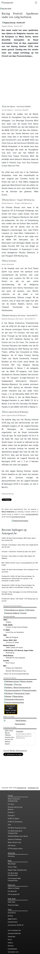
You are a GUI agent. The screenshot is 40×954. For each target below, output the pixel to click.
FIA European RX (13, 894)
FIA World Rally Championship (13, 874)
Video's (10, 943)
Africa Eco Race (13, 905)
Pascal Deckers (20, 724)
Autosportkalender (14, 933)
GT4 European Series (15, 848)
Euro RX (6, 661)
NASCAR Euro (8, 655)
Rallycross (11, 885)
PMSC (8, 630)
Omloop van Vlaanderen (14, 668)
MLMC (10, 625)
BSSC (11, 640)
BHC (15, 640)
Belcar (5, 640)
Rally (10, 861)
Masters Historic (9, 645)
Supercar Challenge (14, 839)
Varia (9, 910)
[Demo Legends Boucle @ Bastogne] (15, 412)
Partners (11, 946)
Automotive (12, 913)
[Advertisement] (20, 80)
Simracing (11, 853)
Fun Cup (11, 804)
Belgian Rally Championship (17, 870)
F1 (4, 630)
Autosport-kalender (9, 616)
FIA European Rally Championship (14, 879)
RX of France (10, 663)
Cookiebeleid (12, 949)
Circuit (10, 796)
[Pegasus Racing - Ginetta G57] (14, 23)
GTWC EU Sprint (13, 818)
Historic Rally (12, 867)
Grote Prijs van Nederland (15, 632)
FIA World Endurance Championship (15, 832)
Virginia (8, 622)
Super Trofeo (28, 650)
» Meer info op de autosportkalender (16, 674)
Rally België (12, 864)
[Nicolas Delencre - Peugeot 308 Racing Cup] (18, 200)
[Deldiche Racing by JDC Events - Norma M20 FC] (20, 315)
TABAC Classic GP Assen (14, 647)
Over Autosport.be (14, 930)
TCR (9, 825)
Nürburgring (10, 653)
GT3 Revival (18, 650)
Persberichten (13, 922)
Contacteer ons (33, 788)
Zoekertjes (11, 936)
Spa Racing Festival (18, 517)
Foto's (10, 939)
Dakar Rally (11, 902)
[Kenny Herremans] (9, 261)
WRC (5, 635)
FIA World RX (12, 891)
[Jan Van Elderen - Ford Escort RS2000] (16, 107)
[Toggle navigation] (36, 2)
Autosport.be (21, 788)
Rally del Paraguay (12, 637)
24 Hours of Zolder (12, 642)
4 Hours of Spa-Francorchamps (17, 627)
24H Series (11, 845)
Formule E (11, 815)
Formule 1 (11, 812)
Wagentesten (12, 919)
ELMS (5, 625)
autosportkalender (32, 514)
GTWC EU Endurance (15, 822)
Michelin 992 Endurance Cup (16, 671)
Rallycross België (13, 888)
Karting (10, 916)
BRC (4, 666)
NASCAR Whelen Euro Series (18, 836)
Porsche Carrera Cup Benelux (15, 808)
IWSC (5, 620)
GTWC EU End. (8, 650)
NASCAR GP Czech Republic (15, 658)
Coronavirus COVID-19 (15, 925)
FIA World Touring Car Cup (17, 828)
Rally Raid (11, 899)
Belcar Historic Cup (14, 842)
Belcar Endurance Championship (14, 800)
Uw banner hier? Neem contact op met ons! (10, 709)
